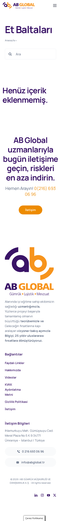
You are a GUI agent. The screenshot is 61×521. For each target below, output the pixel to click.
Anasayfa (10, 40)
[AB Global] (27, 5)
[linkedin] (35, 495)
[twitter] (54, 495)
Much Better (47, 486)
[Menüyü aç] (54, 5)
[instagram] (42, 495)
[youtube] (48, 495)
